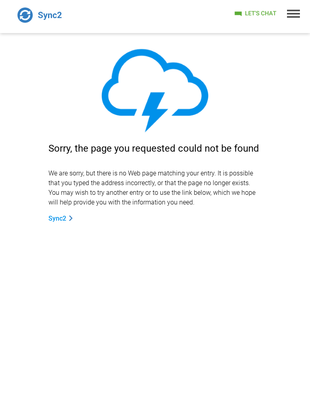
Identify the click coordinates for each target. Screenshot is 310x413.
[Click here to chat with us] (255, 13)
